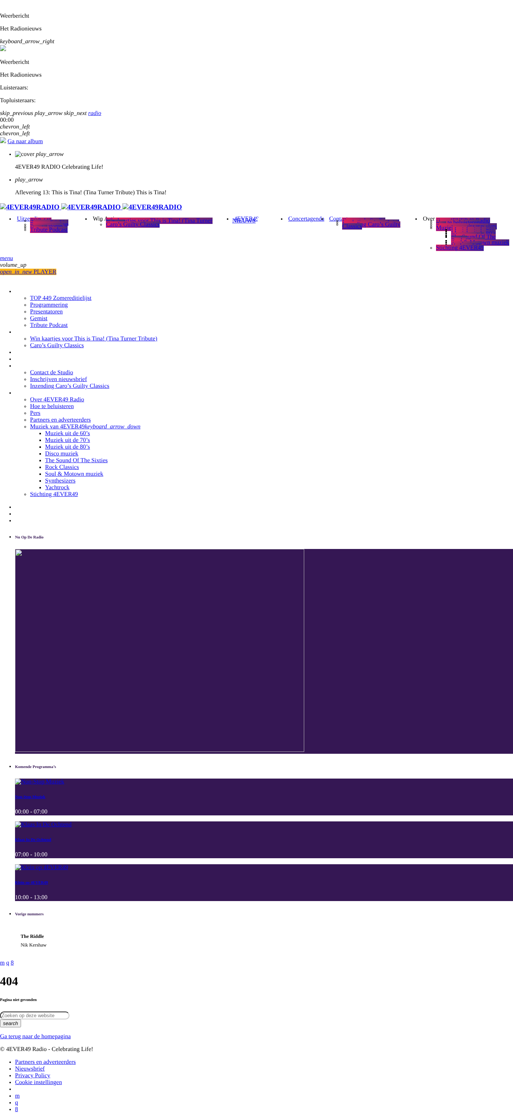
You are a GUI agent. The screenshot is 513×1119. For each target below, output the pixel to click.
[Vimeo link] (91, 207)
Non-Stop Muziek (30, 797)
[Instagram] (16, 1102)
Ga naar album (25, 141)
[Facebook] (16, 1109)
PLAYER (28, 272)
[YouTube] (17, 1096)
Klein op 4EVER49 (31, 882)
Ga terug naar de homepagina (35, 1036)
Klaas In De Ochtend (33, 840)
